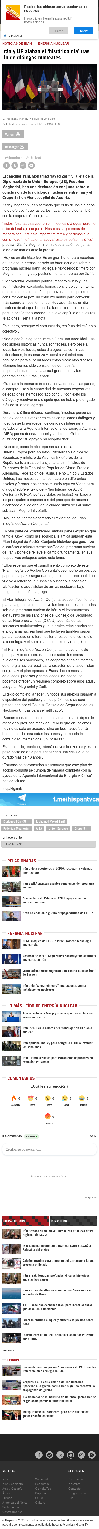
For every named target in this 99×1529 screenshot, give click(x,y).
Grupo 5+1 (82, 828)
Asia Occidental (12, 1483)
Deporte (40, 1493)
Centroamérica (12, 1511)
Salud (39, 1497)
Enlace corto (12, 837)
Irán (5, 1479)
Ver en (10, 134)
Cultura (40, 1502)
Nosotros (74, 1483)
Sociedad (41, 1479)
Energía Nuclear (53, 43)
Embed (35, 157)
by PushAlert (15, 36)
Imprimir (15, 157)
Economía (42, 1483)
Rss (70, 1497)
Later (59, 30)
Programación (78, 1493)
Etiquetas (9, 815)
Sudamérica (10, 1507)
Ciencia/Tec (43, 1488)
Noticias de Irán (17, 43)
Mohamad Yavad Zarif (50, 821)
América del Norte (14, 1502)
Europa (7, 1497)
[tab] (26, 1221)
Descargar (12, 146)
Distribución (76, 1479)
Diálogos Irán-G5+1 (16, 821)
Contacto (74, 1488)
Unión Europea (58, 828)
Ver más (8, 1350)
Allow (84, 30)
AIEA (39, 828)
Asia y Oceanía (12, 1488)
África (6, 1493)
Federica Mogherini (16, 828)
